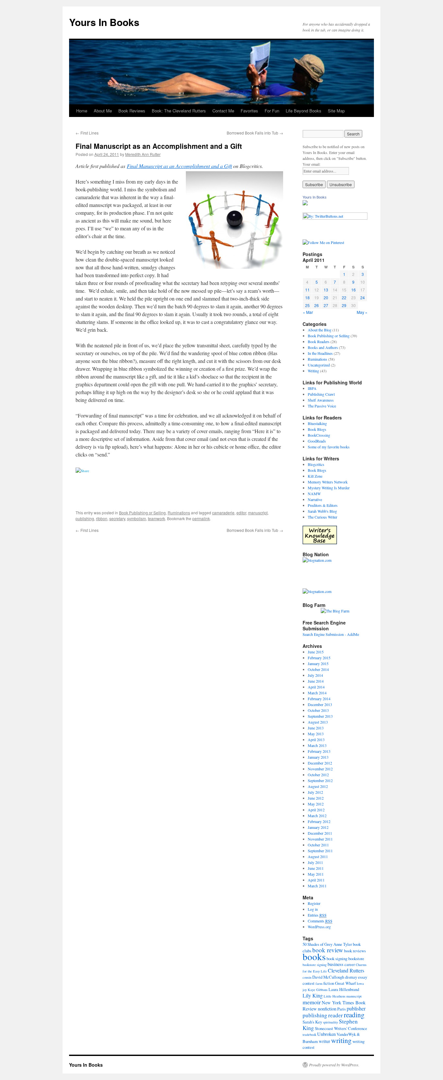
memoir (312, 1002)
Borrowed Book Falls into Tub (255, 132)
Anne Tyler (342, 944)
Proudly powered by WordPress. (334, 1064)
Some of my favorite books (329, 446)
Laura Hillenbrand (344, 989)
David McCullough (328, 977)
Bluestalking (317, 423)
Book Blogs (317, 429)
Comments (320, 920)
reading (354, 1014)
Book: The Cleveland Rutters (179, 111)
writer (324, 1041)
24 (362, 297)
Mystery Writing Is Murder (329, 487)
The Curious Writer (322, 517)
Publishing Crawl (321, 394)
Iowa (360, 983)
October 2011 (318, 844)
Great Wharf (345, 983)
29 (344, 305)
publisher (356, 1008)
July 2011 (315, 862)
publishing (85, 518)
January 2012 (318, 827)
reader (335, 1015)
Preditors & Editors (323, 505)
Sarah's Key (312, 1022)
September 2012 (320, 780)
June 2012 (316, 798)
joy (305, 989)
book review (327, 950)
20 (326, 297)
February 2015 (319, 657)
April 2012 (316, 809)
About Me (103, 111)
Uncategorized (319, 364)
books (314, 956)
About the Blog (319, 329)
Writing (313, 370)
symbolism (136, 518)
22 (344, 297)
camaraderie (223, 512)
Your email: (311, 164)
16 (353, 289)
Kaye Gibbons (318, 989)
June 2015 (316, 651)
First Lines (87, 132)
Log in (313, 909)
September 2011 (320, 850)
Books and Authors (323, 347)
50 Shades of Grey (317, 944)
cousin (307, 977)
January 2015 (318, 663)
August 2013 (318, 722)
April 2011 (316, 879)
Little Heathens (334, 996)
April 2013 (316, 739)
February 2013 (319, 751)
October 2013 (318, 710)
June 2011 (316, 868)
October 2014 (318, 669)
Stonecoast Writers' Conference (341, 1028)
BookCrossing (319, 435)
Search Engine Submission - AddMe (331, 634)
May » (362, 312)
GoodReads (317, 441)
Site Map (336, 111)
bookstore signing (315, 964)
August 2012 (318, 786)
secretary (117, 518)
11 (307, 289)
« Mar (308, 312)
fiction (328, 983)
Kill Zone (315, 476)
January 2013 (318, 757)
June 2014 (316, 681)
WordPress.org (319, 926)
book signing (337, 958)
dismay (351, 977)
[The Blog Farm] (335, 610)
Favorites (249, 111)
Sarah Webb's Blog (322, 511)
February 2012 (319, 821)
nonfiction (327, 1009)
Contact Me (223, 111)
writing (341, 1040)
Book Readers (318, 341)
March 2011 (317, 885)
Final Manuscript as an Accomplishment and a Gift (179, 165)
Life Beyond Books (303, 111)
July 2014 (315, 675)
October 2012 (318, 774)
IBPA (312, 388)
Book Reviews (131, 111)
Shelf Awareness (321, 400)
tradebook (309, 1034)
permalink (201, 518)
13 (326, 289)
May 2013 (316, 733)
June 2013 (316, 727)
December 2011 (320, 833)
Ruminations (179, 512)
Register (314, 903)
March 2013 (317, 745)
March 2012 (317, 815)
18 (307, 297)
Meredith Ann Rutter (143, 154)
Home (81, 111)
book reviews (355, 951)
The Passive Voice (322, 405)
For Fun (272, 111)
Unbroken (326, 1034)
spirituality (330, 1022)
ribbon (101, 518)
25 (307, 305)
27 (326, 305)
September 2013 (320, 716)
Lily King (313, 995)
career (349, 964)
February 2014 (319, 698)
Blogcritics (316, 464)
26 (316, 305)
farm (319, 983)
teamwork (156, 518)
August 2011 (318, 856)
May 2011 (316, 874)
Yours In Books (104, 22)
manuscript (258, 512)
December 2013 (320, 704)
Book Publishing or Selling (142, 512)
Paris (341, 1009)
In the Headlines (320, 353)
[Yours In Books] (305, 203)
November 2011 (320, 839)
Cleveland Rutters (346, 970)
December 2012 (320, 762)
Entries (317, 915)
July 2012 (315, 792)
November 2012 (320, 768)
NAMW (314, 493)
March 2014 (317, 692)
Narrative (315, 499)
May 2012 (316, 803)
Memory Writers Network (328, 481)
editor (241, 512)
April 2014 (316, 686)
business (335, 964)
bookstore (356, 958)
